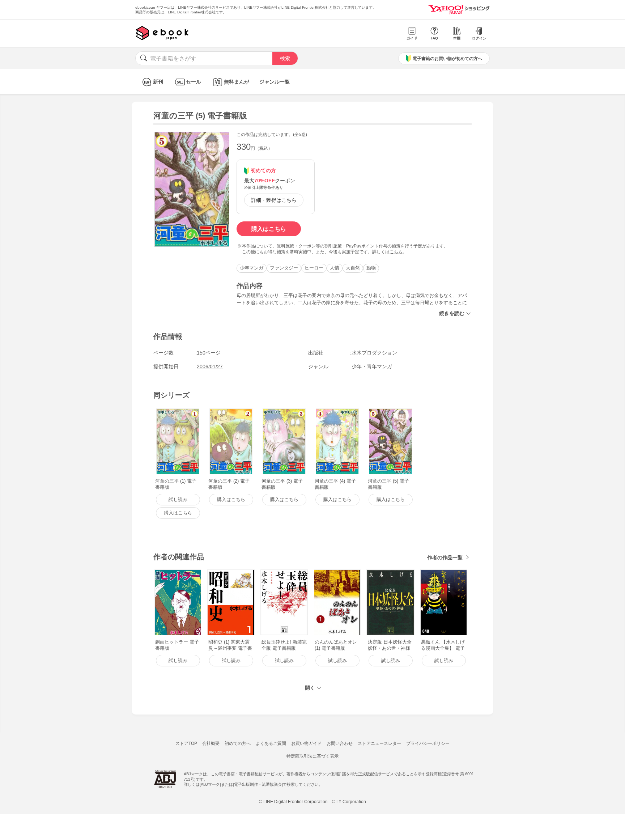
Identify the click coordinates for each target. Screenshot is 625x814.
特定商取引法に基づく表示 (312, 756)
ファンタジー (284, 268)
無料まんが (236, 82)
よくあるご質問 (271, 743)
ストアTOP (186, 743)
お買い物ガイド (306, 743)
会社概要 (211, 743)
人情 (334, 268)
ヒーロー (314, 268)
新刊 (158, 82)
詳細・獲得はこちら (274, 200)
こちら (396, 251)
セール (193, 82)
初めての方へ (238, 743)
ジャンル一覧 (274, 82)
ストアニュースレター (379, 743)
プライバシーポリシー (428, 743)
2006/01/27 (210, 366)
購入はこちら (268, 229)
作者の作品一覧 (445, 557)
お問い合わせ (340, 743)
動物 (371, 268)
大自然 (353, 268)
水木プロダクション (374, 353)
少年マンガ (251, 268)
